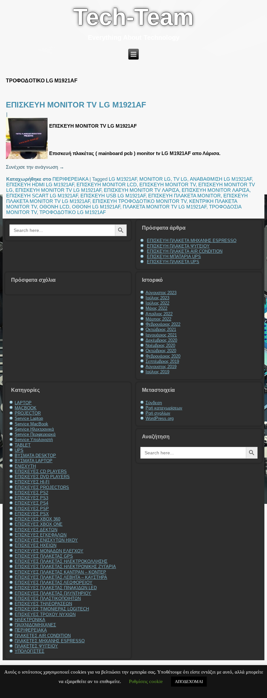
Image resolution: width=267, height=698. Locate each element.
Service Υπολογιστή (34, 439)
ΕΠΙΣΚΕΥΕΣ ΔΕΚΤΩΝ (36, 529)
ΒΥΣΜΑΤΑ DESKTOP (35, 455)
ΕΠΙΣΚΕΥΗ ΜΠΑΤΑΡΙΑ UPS (174, 256)
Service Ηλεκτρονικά (34, 429)
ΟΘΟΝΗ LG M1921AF (96, 206)
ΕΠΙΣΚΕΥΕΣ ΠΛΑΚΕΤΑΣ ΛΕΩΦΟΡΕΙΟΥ (53, 582)
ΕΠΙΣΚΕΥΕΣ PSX (32, 513)
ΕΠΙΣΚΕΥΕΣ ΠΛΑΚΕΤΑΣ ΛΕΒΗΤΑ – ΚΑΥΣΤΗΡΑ (61, 577)
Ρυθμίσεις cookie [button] (146, 681)
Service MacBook (31, 423)
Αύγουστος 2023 (161, 292)
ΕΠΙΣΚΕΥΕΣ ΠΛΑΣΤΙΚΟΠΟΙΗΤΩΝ (48, 598)
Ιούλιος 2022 (157, 303)
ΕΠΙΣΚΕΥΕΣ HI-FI (32, 481)
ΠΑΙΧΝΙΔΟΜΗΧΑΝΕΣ (35, 624)
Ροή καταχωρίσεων (164, 408)
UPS (19, 450)
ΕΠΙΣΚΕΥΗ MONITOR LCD (107, 184)
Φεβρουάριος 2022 (163, 324)
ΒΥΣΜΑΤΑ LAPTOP (33, 460)
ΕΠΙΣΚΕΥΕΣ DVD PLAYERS (42, 476)
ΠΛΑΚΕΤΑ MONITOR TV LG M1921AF (164, 206)
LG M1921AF (123, 179)
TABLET (23, 445)
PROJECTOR (28, 413)
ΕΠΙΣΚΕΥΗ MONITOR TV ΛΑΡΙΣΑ (141, 190)
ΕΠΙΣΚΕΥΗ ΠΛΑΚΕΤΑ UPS (173, 261)
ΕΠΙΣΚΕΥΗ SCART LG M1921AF (42, 195)
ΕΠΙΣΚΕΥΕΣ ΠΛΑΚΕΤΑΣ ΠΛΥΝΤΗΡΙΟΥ (53, 593)
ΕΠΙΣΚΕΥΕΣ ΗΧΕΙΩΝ (35, 545)
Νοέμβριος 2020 (160, 345)
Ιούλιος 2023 (157, 297)
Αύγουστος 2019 (161, 366)
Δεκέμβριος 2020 (161, 340)
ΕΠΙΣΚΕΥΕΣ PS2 (31, 492)
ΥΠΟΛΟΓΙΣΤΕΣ (29, 651)
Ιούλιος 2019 (157, 371)
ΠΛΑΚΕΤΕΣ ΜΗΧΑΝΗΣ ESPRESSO (50, 640)
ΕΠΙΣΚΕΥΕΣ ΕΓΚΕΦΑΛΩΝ (40, 535)
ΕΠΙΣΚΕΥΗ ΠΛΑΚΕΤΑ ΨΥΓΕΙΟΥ (178, 246)
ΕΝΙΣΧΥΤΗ (25, 466)
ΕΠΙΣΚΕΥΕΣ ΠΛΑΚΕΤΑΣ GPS (44, 556)
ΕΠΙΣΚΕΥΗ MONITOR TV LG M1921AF (76, 104)
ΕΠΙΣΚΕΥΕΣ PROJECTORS (42, 487)
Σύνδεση (154, 402)
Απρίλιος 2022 (159, 313)
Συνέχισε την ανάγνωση (35, 167)
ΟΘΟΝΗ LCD (54, 206)
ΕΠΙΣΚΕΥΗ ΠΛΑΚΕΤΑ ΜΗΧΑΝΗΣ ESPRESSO (191, 240)
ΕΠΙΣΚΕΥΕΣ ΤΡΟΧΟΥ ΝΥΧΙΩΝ (45, 614)
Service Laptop (29, 418)
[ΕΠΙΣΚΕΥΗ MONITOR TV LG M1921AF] (27, 159)
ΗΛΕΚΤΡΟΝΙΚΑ (30, 619)
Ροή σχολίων (158, 413)
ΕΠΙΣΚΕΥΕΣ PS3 (31, 497)
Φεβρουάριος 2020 (163, 356)
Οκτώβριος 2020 (161, 350)
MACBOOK (25, 408)
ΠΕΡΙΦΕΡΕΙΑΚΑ (70, 179)
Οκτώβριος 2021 (161, 329)
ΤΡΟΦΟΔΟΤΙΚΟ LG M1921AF (72, 212)
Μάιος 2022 (156, 308)
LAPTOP (23, 402)
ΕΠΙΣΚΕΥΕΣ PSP (32, 508)
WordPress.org (160, 418)
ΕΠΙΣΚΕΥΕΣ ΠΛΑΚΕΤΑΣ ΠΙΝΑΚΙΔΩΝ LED (56, 587)
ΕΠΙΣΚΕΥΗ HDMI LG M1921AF (40, 184)
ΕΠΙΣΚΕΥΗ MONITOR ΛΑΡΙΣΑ (215, 190)
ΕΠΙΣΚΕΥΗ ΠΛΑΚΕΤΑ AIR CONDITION (184, 251)
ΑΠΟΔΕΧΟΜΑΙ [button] (189, 681)
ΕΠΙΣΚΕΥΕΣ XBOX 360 (37, 519)
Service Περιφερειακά (35, 434)
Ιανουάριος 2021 (161, 335)
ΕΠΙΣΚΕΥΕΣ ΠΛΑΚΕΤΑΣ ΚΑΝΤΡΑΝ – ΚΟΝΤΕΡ (60, 572)
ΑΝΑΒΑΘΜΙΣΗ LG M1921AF (221, 179)
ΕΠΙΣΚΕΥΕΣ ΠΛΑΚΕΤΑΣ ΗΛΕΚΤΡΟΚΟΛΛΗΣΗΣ (61, 561)
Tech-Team (133, 17)
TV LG (180, 179)
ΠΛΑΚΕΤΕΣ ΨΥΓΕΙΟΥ (36, 646)
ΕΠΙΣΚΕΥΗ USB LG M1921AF (113, 195)
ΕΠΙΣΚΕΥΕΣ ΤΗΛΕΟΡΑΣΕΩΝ (43, 603)
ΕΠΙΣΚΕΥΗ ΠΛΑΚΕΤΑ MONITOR (184, 195)
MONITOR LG (155, 179)
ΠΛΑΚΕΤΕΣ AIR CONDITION (43, 635)
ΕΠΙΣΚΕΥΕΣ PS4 (31, 503)
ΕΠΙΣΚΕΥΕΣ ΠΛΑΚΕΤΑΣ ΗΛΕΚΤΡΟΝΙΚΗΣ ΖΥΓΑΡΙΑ (65, 566)
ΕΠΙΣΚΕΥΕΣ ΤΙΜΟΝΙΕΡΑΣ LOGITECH (52, 608)
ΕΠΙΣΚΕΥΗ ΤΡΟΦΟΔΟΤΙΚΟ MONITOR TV (139, 201)
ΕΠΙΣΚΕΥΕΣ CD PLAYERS (41, 471)
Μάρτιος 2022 (158, 319)
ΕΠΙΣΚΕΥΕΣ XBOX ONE (39, 524)
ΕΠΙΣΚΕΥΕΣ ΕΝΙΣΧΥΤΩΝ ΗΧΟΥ (46, 540)
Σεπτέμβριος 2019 (162, 361)
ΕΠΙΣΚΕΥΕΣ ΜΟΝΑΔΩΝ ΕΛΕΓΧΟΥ (49, 550)
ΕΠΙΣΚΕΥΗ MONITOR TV (167, 184)
